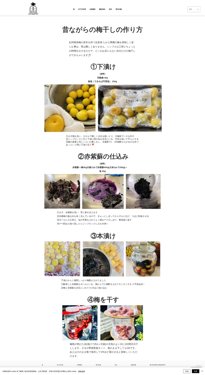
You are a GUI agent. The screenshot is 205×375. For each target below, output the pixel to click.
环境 (187, 371)
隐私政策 (81, 371)
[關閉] (202, 371)
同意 (195, 371)
